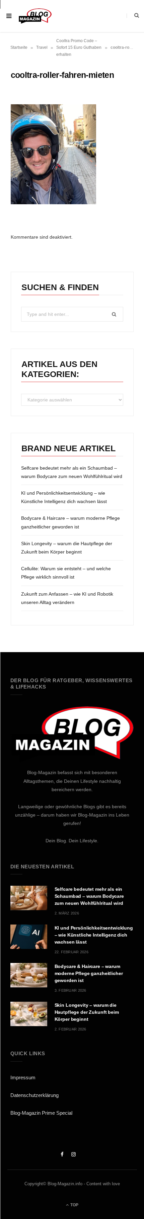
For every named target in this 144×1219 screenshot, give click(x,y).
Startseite (18, 47)
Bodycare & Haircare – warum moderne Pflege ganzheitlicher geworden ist (89, 973)
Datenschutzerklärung (34, 1095)
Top (73, 1205)
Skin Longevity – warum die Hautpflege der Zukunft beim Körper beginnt (87, 1012)
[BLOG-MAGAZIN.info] (35, 15)
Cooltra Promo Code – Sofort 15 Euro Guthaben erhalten (78, 47)
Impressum (22, 1077)
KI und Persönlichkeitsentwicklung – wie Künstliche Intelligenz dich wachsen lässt (94, 935)
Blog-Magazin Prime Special (41, 1113)
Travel (42, 47)
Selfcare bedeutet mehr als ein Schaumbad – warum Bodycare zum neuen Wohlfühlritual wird (89, 896)
